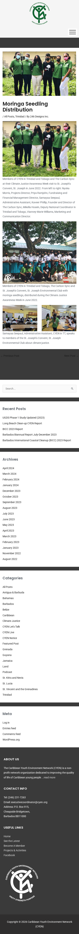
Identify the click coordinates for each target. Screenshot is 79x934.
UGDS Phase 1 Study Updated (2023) (24, 417)
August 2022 (10, 559)
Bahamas (8, 598)
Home (7, 836)
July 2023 (8, 513)
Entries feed (9, 728)
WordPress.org (11, 739)
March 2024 (9, 473)
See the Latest (12, 840)
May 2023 (8, 524)
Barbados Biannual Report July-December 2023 (30, 434)
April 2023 (8, 530)
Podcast (7, 672)
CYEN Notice (10, 638)
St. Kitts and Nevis (13, 677)
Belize (6, 609)
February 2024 (11, 479)
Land (5, 666)
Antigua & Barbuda (13, 592)
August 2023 (10, 507)
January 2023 (11, 547)
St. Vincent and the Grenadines (20, 689)
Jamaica (7, 660)
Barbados (8, 603)
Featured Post (11, 643)
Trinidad (19, 116)
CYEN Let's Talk (11, 626)
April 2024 (8, 468)
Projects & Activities (15, 850)
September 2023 (12, 502)
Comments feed (12, 734)
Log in (6, 722)
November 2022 (12, 553)
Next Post (71, 355)
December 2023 (11, 490)
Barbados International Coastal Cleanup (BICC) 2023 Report (37, 440)
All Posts (9, 116)
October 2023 (10, 496)
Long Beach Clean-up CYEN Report (22, 423)
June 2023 (9, 519)
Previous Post (9, 355)
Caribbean (8, 615)
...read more (48, 777)
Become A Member (14, 845)
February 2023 (11, 542)
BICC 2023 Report (13, 429)
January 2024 (11, 485)
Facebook (9, 855)
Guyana (7, 655)
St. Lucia (7, 683)
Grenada (7, 649)
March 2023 (9, 536)
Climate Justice (11, 620)
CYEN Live (8, 632)
